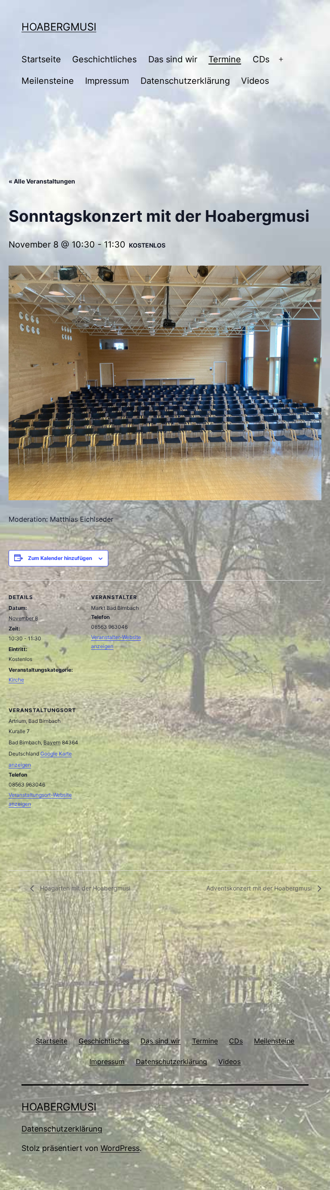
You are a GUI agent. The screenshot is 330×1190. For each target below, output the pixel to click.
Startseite (41, 59)
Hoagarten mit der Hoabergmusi (84, 888)
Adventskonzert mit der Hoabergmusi (259, 888)
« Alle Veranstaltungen (42, 181)
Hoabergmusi (58, 27)
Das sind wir (172, 59)
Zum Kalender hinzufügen (60, 558)
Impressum (107, 81)
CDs (261, 59)
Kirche (16, 679)
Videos (255, 81)
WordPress (120, 1148)
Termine (224, 59)
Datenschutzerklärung (185, 81)
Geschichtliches (104, 59)
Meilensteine (47, 81)
